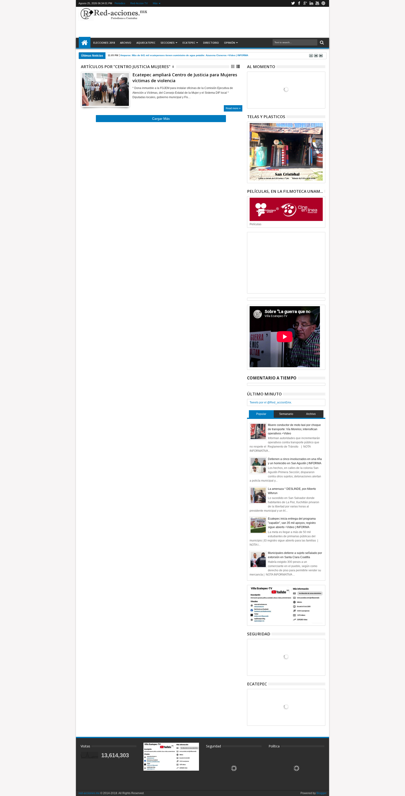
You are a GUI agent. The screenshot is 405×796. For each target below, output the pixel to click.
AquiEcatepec (145, 42)
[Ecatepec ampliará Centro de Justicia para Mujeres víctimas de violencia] (105, 89)
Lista (238, 66)
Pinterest (323, 3)
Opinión (229, 42)
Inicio (84, 43)
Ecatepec (189, 42)
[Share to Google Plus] (94, 97)
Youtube (317, 3)
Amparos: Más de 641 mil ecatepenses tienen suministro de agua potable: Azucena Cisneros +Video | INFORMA (184, 55)
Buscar (321, 42)
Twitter (293, 3)
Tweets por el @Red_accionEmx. (271, 402)
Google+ (305, 3)
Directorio (211, 42)
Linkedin (311, 3)
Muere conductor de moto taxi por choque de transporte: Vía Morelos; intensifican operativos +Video (294, 429)
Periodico (120, 3)
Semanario (286, 414)
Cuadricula (233, 66)
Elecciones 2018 (104, 42)
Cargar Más (161, 118)
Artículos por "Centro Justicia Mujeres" (125, 66)
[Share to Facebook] (84, 97)
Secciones (168, 42)
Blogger (321, 793)
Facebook (299, 3)
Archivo (125, 42)
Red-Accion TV (139, 3)
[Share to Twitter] (89, 97)
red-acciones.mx (89, 793)
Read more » (233, 108)
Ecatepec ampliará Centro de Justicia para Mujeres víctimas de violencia (184, 77)
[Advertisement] (238, 22)
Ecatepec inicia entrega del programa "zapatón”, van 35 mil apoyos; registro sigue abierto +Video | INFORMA (292, 523)
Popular (261, 414)
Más (155, 3)
